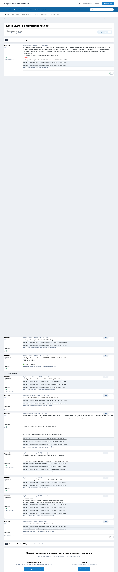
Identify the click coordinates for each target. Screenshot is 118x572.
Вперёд (25, 40)
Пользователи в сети (40, 14)
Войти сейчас (84, 569)
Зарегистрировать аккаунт (34, 569)
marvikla (19, 31)
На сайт (8, 10)
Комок (25, 33)
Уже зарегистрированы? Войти (89, 3)
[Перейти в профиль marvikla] (8, 32)
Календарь (15, 14)
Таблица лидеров (55, 14)
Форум (7, 14)
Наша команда (26, 14)
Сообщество (18, 10)
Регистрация (108, 3)
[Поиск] (112, 9)
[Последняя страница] (29, 40)
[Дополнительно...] (112, 45)
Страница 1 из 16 (38, 40)
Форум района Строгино (16, 3)
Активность (28, 10)
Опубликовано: (32, 45)
